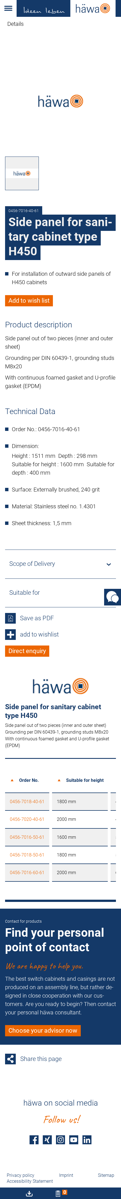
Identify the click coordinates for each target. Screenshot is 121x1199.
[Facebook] (34, 1139)
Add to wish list (29, 300)
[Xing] (47, 1139)
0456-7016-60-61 (27, 872)
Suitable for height (85, 780)
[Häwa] (69, 8)
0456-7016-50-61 (27, 837)
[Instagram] (60, 1139)
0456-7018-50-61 (27, 855)
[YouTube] (73, 1139)
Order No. (29, 780)
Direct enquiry (27, 650)
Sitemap (106, 1175)
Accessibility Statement (30, 1181)
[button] (8, 8)
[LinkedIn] (86, 1139)
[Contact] (112, 597)
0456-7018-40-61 (27, 801)
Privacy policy (20, 1175)
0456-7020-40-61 (27, 819)
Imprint (66, 1175)
